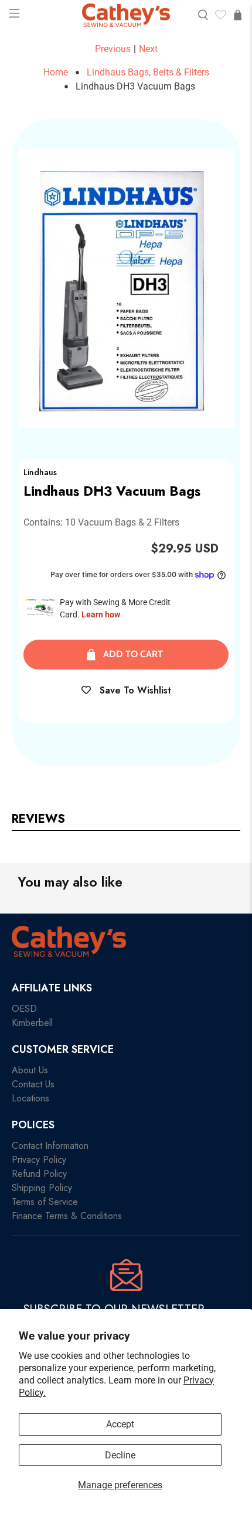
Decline (120, 1455)
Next (148, 48)
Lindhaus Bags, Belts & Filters (148, 72)
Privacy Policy (39, 1159)
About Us (30, 1070)
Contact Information (50, 1145)
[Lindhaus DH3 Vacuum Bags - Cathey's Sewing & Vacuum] (126, 288)
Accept (120, 1424)
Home (55, 72)
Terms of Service (45, 1202)
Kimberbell (32, 1022)
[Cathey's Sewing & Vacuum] (126, 16)
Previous (113, 48)
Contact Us (33, 1084)
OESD (24, 1008)
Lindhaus (40, 472)
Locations (30, 1098)
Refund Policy (39, 1173)
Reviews (38, 819)
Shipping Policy (42, 1187)
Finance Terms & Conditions (67, 1216)
